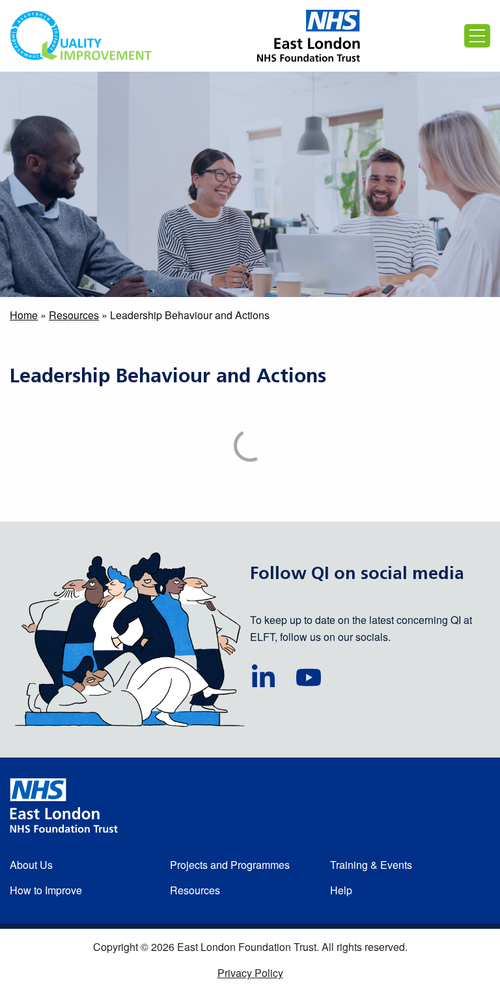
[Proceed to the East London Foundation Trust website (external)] (308, 36)
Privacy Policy (250, 972)
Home (24, 314)
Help (341, 890)
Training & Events (371, 864)
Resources (74, 314)
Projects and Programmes (230, 864)
